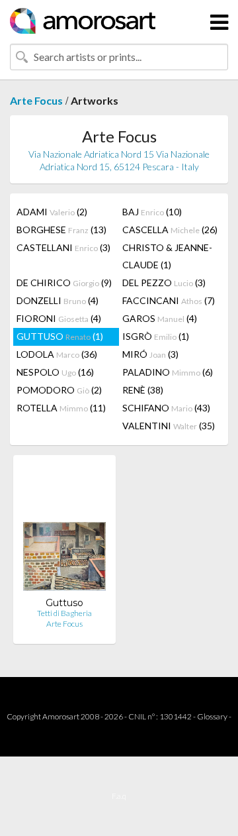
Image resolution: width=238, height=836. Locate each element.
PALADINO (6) (167, 372)
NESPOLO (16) (55, 372)
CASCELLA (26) (170, 229)
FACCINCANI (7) (168, 300)
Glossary (212, 716)
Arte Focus (36, 100)
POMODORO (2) (59, 389)
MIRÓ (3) (150, 354)
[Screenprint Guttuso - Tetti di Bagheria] (64, 531)
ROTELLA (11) (61, 407)
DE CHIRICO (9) (64, 282)
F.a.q (119, 796)
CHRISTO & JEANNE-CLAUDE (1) (167, 256)
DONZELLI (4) (58, 300)
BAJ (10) (152, 211)
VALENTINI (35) (168, 425)
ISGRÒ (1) (155, 336)
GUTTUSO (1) (60, 336)
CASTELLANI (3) (63, 247)
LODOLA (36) (57, 354)
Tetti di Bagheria (64, 613)
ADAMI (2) (52, 211)
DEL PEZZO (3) (164, 282)
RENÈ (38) (142, 389)
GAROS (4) (159, 318)
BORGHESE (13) (61, 229)
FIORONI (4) (59, 318)
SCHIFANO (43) (166, 407)
